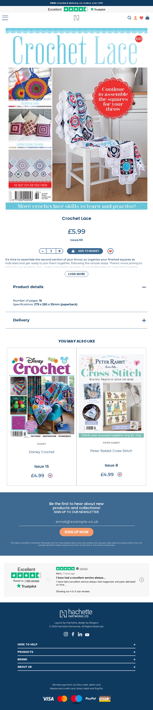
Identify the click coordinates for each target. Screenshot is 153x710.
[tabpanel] (76, 119)
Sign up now (76, 532)
